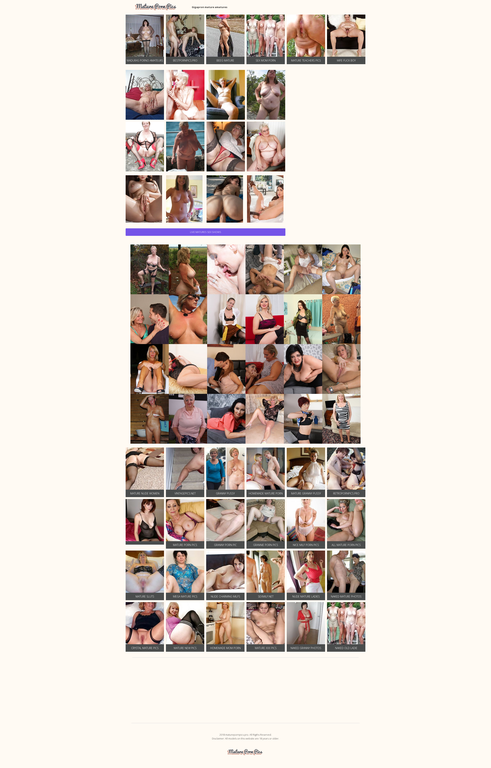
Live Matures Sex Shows (205, 232)
